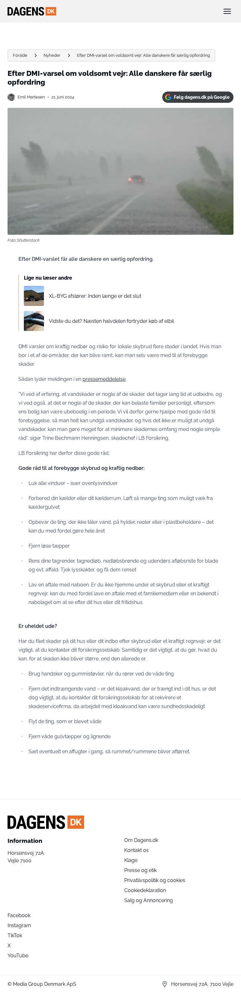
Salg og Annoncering (148, 900)
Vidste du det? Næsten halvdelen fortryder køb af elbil (111, 321)
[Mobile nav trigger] (227, 11)
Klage (130, 860)
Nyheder (52, 55)
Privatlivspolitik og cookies (154, 880)
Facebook (19, 915)
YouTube (18, 956)
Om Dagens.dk (141, 840)
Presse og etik (140, 870)
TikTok (15, 935)
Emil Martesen (31, 97)
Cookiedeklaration (145, 890)
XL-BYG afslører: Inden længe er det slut (95, 296)
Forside (20, 55)
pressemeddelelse (104, 379)
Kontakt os (136, 850)
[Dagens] (110, 11)
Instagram (19, 925)
